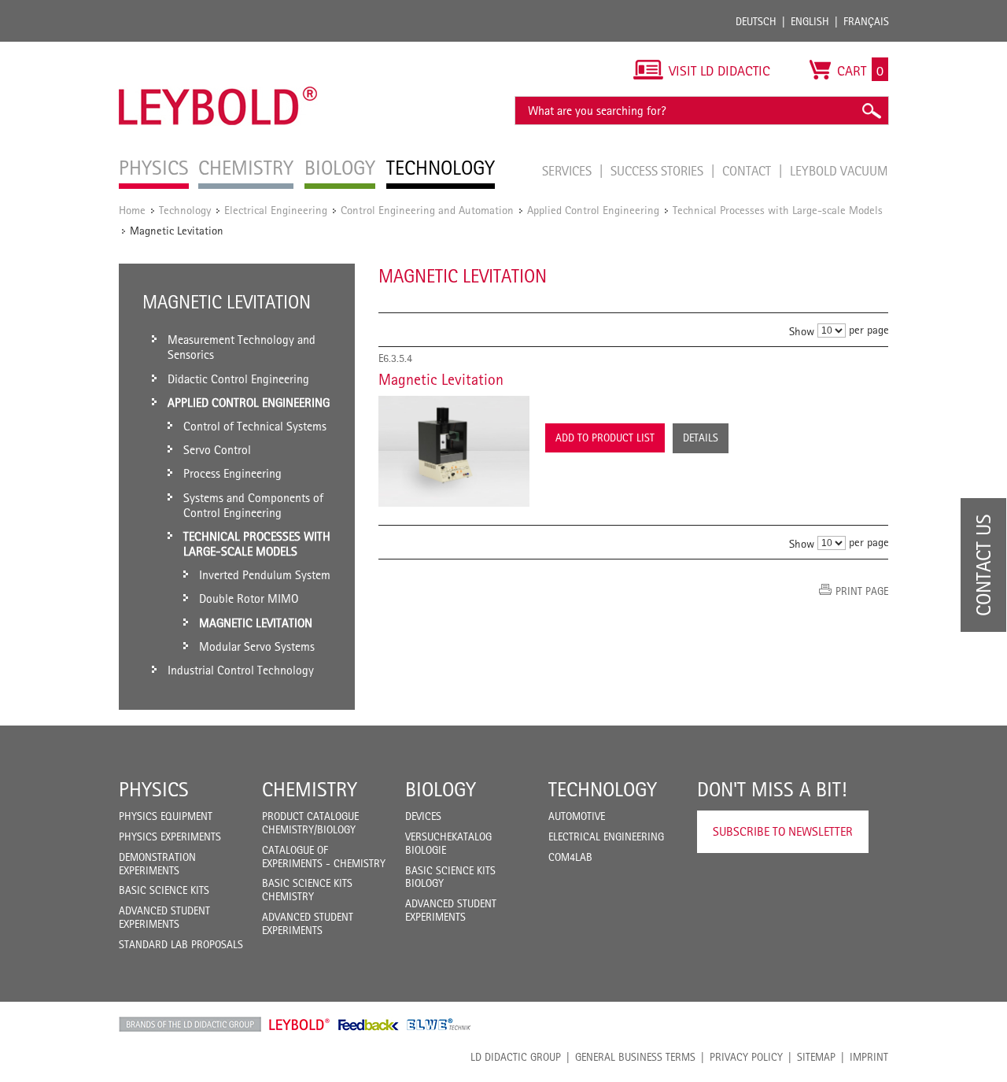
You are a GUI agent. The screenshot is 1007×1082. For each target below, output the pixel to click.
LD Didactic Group (515, 1057)
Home (132, 209)
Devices (423, 816)
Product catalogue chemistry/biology (310, 823)
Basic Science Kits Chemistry (307, 890)
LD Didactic (190, 1024)
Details (700, 437)
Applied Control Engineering (593, 209)
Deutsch (756, 21)
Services (568, 171)
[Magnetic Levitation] (453, 451)
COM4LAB (570, 857)
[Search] (871, 111)
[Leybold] (218, 49)
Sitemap (816, 1057)
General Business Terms (635, 1057)
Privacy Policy (746, 1057)
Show (801, 331)
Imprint (869, 1057)
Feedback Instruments (368, 1024)
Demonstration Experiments (157, 864)
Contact (748, 171)
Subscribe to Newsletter (783, 831)
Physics (154, 789)
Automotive (576, 816)
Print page (861, 591)
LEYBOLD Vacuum (839, 171)
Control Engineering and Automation (427, 209)
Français (866, 21)
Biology (440, 789)
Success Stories (658, 171)
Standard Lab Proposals (181, 944)
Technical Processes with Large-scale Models (778, 209)
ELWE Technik (439, 1024)
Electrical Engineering (275, 209)
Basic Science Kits (164, 890)
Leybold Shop (299, 1024)
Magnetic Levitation (441, 379)
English (810, 21)
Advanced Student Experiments (164, 917)
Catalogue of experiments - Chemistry (323, 857)
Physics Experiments (170, 836)
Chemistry (309, 789)
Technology (185, 209)
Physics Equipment (165, 816)
